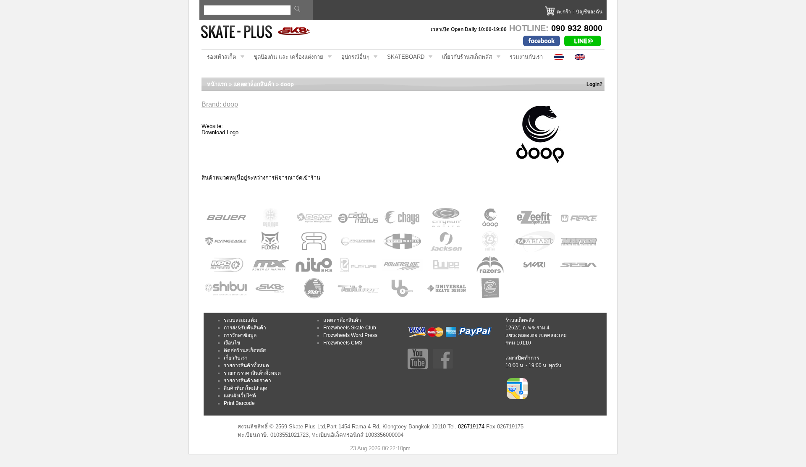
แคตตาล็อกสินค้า (253, 84)
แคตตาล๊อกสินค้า (342, 320)
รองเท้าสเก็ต (219, 57)
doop (287, 84)
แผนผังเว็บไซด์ (240, 396)
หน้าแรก (217, 84)
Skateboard (403, 57)
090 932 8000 (576, 28)
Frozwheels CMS (342, 343)
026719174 (471, 426)
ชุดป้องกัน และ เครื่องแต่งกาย (285, 57)
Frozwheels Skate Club (349, 328)
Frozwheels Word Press (350, 335)
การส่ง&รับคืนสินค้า (245, 328)
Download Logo (220, 132)
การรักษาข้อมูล (240, 335)
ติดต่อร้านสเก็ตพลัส (245, 350)
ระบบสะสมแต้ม (240, 320)
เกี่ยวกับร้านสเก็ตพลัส (464, 57)
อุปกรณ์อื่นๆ (352, 57)
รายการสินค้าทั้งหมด (246, 365)
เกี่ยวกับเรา (236, 358)
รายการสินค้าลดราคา (247, 381)
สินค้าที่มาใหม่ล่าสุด (245, 388)
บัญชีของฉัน (589, 12)
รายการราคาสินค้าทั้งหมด (252, 373)
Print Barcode (239, 403)
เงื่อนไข (232, 343)
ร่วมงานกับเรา (526, 57)
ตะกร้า (564, 12)
